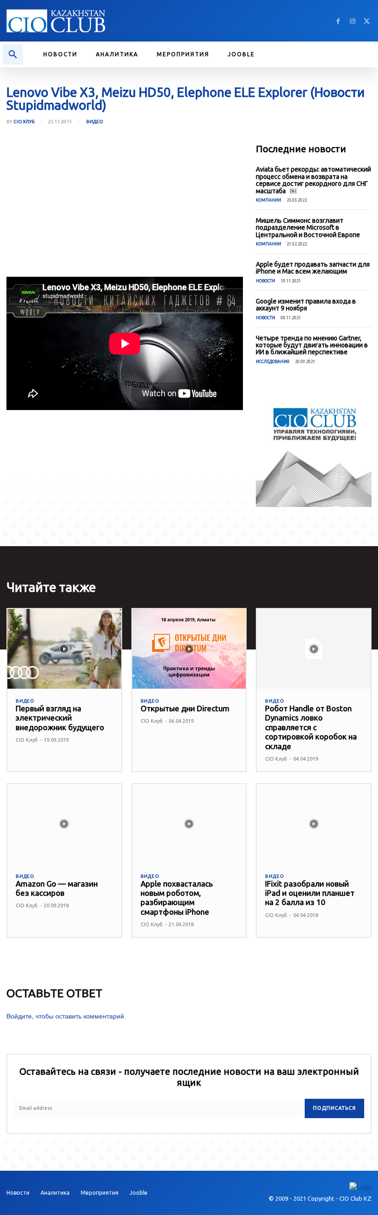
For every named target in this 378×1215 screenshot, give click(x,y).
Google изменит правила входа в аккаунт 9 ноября (306, 305)
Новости (265, 281)
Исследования (272, 361)
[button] (13, 54)
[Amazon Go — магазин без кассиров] (64, 824)
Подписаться (334, 1108)
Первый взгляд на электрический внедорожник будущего (60, 718)
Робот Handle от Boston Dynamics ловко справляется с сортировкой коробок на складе (311, 727)
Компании (268, 200)
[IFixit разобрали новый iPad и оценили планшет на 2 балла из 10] (314, 824)
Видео (94, 121)
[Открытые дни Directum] (189, 649)
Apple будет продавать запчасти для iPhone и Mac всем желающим (313, 268)
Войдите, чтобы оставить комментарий (65, 1015)
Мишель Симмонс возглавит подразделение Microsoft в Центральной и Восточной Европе (308, 227)
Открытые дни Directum (185, 708)
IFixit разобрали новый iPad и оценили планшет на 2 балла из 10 (309, 893)
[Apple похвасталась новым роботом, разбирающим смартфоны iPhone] (189, 824)
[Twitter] (367, 21)
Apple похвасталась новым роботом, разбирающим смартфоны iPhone (177, 897)
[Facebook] (338, 21)
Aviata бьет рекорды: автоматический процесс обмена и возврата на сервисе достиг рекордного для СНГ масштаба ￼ (313, 180)
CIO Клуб (24, 121)
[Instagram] (352, 21)
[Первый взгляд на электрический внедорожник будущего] (64, 649)
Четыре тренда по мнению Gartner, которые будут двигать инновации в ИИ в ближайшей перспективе (312, 345)
